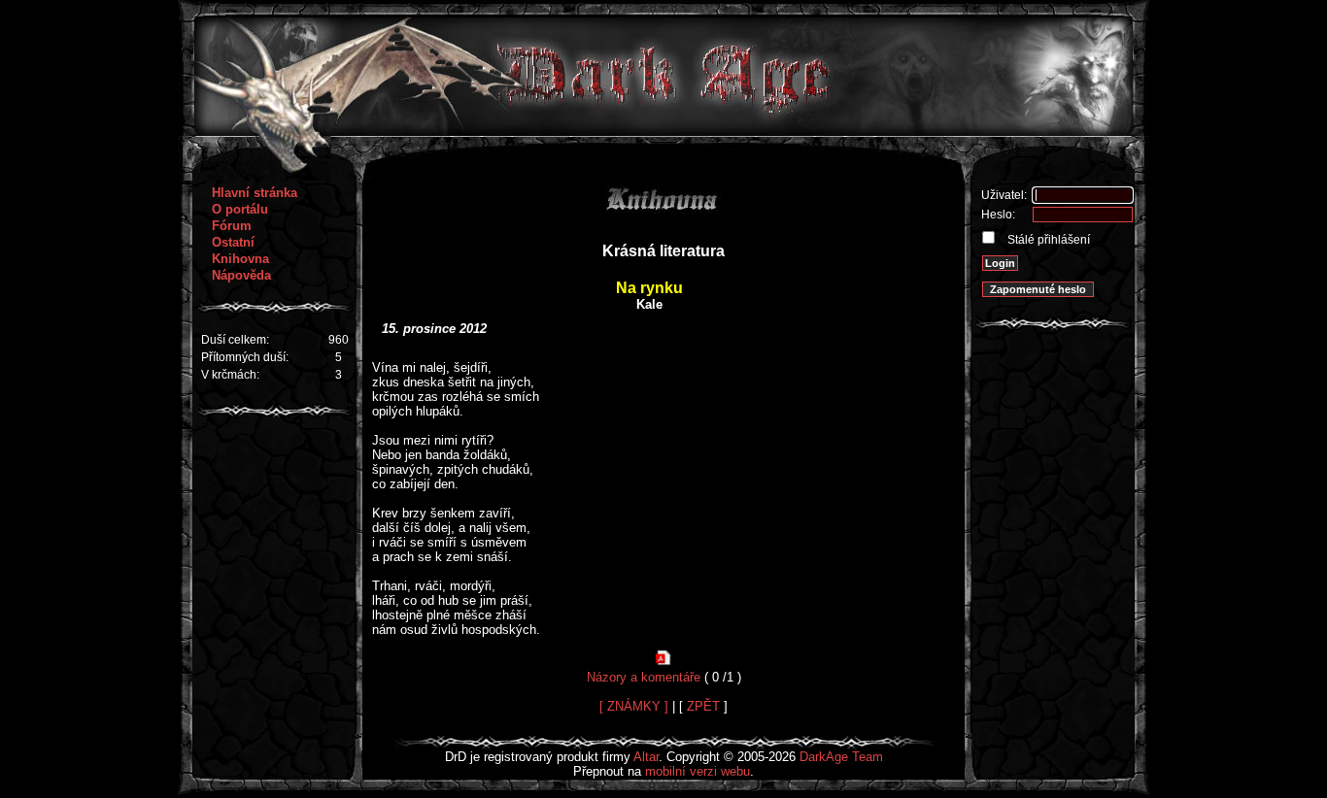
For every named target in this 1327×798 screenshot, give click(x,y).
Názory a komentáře (643, 677)
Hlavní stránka (254, 192)
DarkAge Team (841, 756)
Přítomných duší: (245, 357)
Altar (646, 756)
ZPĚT (703, 706)
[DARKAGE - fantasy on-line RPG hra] (664, 131)
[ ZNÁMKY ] (633, 706)
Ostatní (233, 242)
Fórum (232, 225)
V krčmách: (230, 375)
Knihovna (240, 258)
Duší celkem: (235, 340)
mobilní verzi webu (697, 771)
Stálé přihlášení (1047, 240)
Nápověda (241, 275)
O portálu (240, 209)
